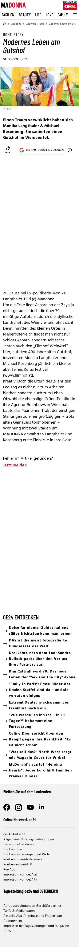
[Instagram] (18, 807)
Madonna (30, 24)
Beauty (25, 14)
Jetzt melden (15, 465)
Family (63, 14)
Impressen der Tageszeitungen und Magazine (36, 926)
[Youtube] (30, 807)
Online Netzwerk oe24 (19, 819)
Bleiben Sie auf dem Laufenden (27, 791)
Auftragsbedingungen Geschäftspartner (32, 906)
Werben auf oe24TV (17, 864)
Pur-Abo (9, 869)
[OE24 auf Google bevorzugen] (69, 150)
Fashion (8, 14)
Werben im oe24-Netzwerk (22, 859)
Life (38, 14)
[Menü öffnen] (75, 15)
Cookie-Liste (12, 849)
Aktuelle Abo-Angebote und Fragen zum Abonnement (32, 918)
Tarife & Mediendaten (19, 911)
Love (50, 14)
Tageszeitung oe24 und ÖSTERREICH (30, 891)
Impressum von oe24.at (20, 874)
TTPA (7, 931)
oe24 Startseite (14, 834)
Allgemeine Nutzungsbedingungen (28, 839)
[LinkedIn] (42, 807)
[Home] (4, 24)
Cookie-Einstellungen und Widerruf (29, 854)
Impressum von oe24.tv (20, 879)
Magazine (16, 24)
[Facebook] (6, 807)
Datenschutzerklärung (19, 844)
